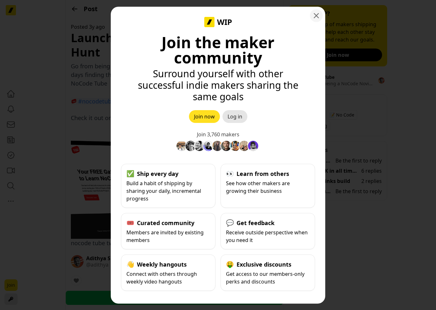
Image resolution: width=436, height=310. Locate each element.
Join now (204, 116)
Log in (235, 116)
